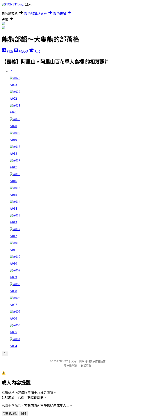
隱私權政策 (70, 365)
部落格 (24, 51)
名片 (37, 51)
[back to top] (5, 353)
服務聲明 (86, 365)
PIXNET (63, 361)
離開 (23, 413)
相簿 (10, 51)
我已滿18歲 (10, 413)
